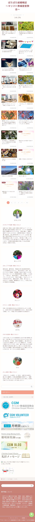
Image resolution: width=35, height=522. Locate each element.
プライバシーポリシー (14, 518)
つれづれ (15, 479)
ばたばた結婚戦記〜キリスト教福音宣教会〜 (17, 6)
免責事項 (23, 518)
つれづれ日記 (9, 479)
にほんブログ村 (5, 464)
